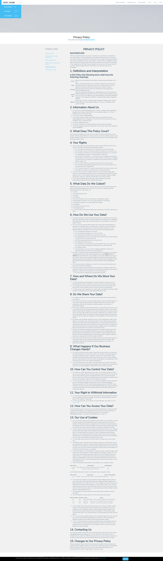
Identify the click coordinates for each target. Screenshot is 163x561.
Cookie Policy (76, 402)
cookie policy (102, 558)
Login (160, 2)
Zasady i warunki (49, 53)
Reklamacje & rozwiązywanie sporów (52, 63)
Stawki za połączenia (120, 2)
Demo (155, 2)
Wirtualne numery (131, 2)
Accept (125, 559)
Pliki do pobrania (142, 2)
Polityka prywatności (50, 67)
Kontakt (66, 556)
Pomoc (149, 2)
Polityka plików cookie (50, 69)
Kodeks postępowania (50, 60)
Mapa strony (72, 556)
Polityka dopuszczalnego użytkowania (51, 56)
